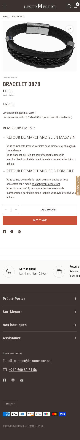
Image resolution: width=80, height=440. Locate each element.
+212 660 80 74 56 (23, 369)
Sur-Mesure (13, 311)
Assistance (12, 338)
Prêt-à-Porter (14, 298)
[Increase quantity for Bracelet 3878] (16, 209)
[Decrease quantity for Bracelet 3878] (6, 209)
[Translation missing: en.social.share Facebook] (5, 231)
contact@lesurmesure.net (46, 184)
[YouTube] (24, 380)
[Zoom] (69, 29)
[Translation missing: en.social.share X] (12, 231)
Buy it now (40, 220)
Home (5, 16)
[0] (74, 6)
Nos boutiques (15, 325)
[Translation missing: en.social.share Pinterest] (20, 231)
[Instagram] (16, 380)
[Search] (69, 6)
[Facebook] (7, 380)
